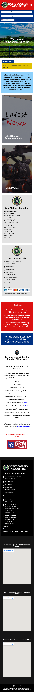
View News (10, 138)
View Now (10, 188)
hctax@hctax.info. (23, 426)
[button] (31, 5)
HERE (25, 403)
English (5, 20)
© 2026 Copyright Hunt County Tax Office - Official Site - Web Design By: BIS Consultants (17, 688)
